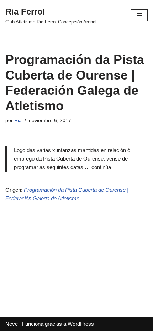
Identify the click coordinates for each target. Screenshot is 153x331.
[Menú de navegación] (139, 15)
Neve (11, 324)
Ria (18, 120)
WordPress (81, 324)
